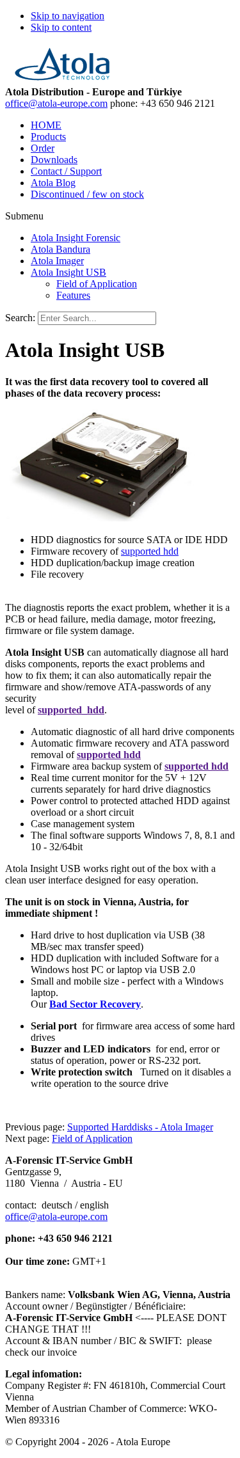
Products (48, 136)
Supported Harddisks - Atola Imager (140, 1126)
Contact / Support (66, 171)
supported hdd (150, 551)
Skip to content (61, 27)
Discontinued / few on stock (87, 194)
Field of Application (92, 1138)
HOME (46, 125)
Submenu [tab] (24, 215)
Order (42, 148)
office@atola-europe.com (56, 103)
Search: (20, 317)
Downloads (54, 159)
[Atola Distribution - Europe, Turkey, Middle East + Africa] (62, 80)
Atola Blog (53, 182)
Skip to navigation (67, 15)
